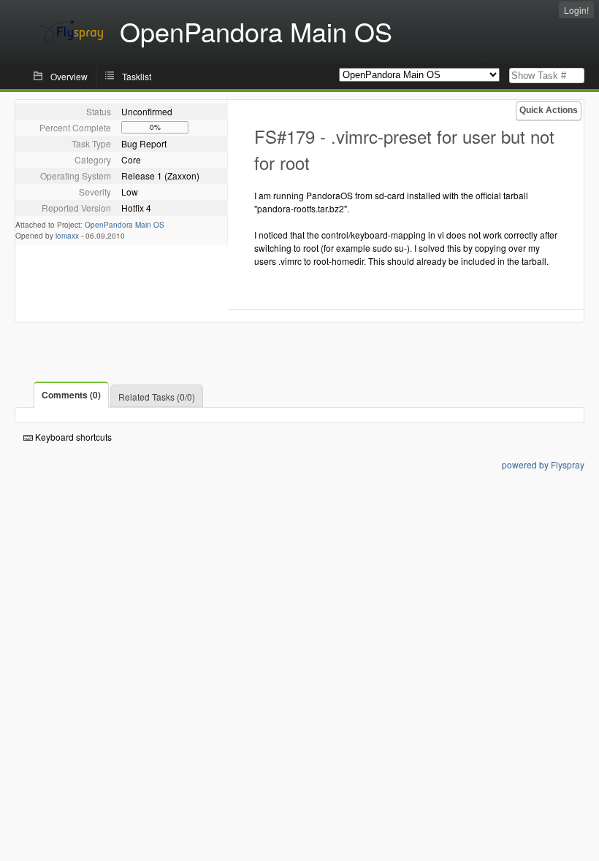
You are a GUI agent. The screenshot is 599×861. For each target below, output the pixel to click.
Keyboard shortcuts (72, 436)
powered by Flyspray (543, 464)
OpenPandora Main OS (124, 225)
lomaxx (67, 236)
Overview (69, 76)
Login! (576, 10)
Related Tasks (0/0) (156, 396)
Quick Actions (548, 110)
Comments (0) (71, 394)
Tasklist (136, 76)
